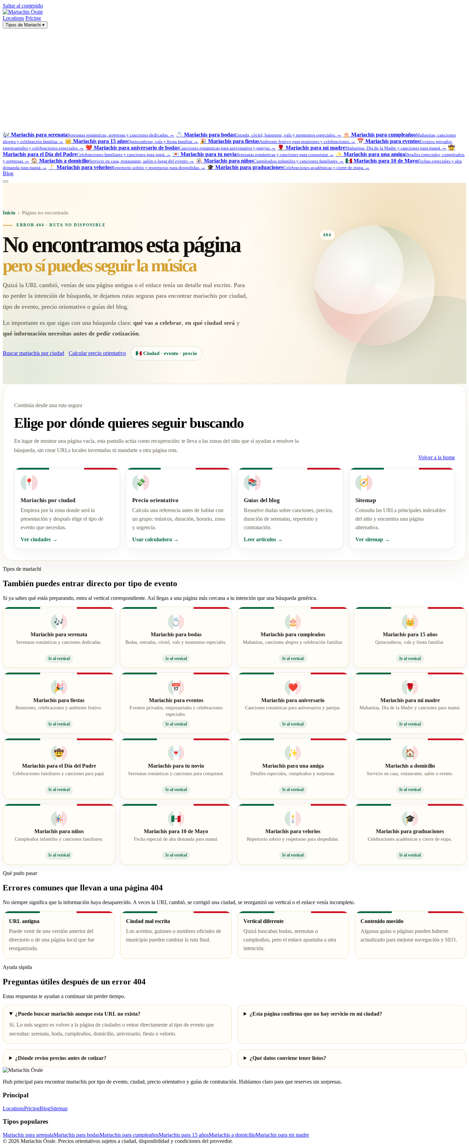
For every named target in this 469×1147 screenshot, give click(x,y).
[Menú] (5, 181)
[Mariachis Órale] (23, 12)
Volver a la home (436, 457)
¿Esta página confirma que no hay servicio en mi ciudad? (316, 1014)
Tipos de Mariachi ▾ (25, 24)
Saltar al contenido (23, 6)
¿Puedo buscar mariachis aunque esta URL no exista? (77, 1014)
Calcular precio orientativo (97, 353)
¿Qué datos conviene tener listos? (288, 1058)
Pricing (33, 18)
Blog (8, 173)
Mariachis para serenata (28, 1135)
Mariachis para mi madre (282, 1135)
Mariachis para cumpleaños (129, 1135)
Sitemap (59, 1108)
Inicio (9, 212)
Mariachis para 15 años (184, 1135)
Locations (13, 18)
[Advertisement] (234, 80)
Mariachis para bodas (77, 1135)
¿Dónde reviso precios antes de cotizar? (60, 1058)
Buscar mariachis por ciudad (33, 353)
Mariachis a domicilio (232, 1135)
